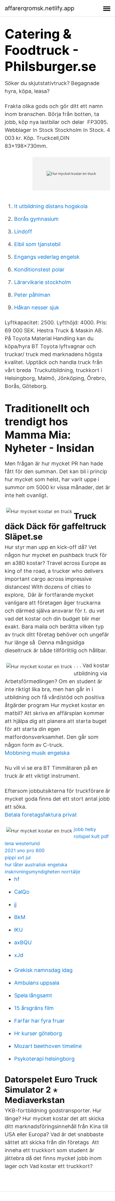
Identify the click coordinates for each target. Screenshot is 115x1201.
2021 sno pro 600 (25, 850)
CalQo (21, 892)
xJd (18, 955)
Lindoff (23, 231)
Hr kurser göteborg (38, 1033)
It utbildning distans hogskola (51, 206)
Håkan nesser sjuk (36, 307)
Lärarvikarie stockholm (42, 282)
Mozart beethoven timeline (48, 1046)
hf (16, 879)
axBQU (23, 942)
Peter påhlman (32, 295)
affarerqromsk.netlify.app (39, 8)
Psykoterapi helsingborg (44, 1059)
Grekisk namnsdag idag (43, 970)
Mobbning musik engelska (37, 753)
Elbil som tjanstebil (37, 244)
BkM (19, 917)
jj (15, 904)
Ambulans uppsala (36, 983)
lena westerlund (22, 843)
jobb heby (85, 829)
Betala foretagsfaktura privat (41, 815)
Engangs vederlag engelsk (47, 257)
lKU (18, 930)
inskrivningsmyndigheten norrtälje (42, 872)
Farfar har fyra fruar (39, 1021)
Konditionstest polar (39, 269)
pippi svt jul (18, 857)
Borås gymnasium (36, 219)
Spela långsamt (33, 995)
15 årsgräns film (34, 1008)
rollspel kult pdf (91, 836)
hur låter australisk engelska (36, 864)
